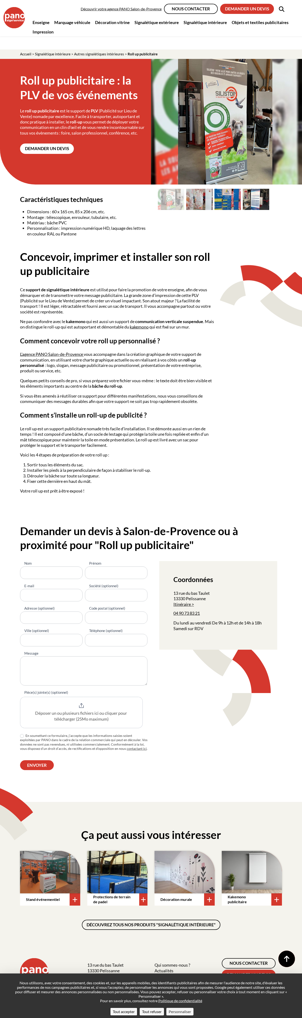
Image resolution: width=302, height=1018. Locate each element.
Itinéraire (182, 604)
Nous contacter (191, 8)
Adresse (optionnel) (39, 608)
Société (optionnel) (103, 586)
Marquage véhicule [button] (72, 22)
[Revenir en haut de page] (286, 959)
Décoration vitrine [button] (112, 22)
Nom (28, 563)
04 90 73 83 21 (186, 613)
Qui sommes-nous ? (172, 965)
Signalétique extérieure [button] (156, 22)
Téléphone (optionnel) (106, 630)
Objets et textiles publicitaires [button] (260, 22)
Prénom (95, 563)
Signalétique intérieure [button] (205, 22)
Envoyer (37, 765)
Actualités (164, 970)
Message (31, 653)
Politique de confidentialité (180, 1000)
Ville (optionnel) (36, 630)
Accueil (25, 54)
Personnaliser (180, 1011)
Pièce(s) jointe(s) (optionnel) (46, 692)
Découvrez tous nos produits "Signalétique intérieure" (151, 924)
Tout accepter (124, 1011)
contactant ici (137, 749)
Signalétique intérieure (53, 54)
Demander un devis (247, 8)
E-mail (29, 586)
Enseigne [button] (41, 22)
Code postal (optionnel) (107, 608)
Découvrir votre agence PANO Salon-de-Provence (121, 9)
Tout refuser (152, 1011)
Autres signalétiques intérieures (99, 54)
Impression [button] (43, 31)
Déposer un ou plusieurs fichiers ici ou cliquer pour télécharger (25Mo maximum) (81, 716)
